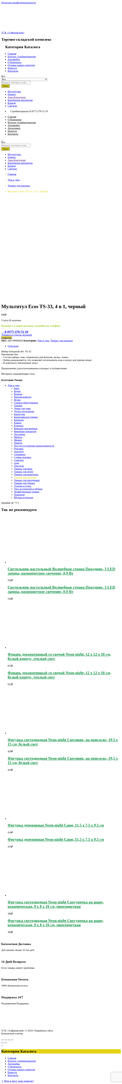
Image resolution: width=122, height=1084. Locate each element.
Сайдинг (12, 106)
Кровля (12, 103)
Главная (12, 53)
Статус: (5, 320)
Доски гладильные (24, 411)
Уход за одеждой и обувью (28, 489)
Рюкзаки (18, 448)
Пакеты (18, 443)
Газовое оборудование (26, 402)
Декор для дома (22, 408)
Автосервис (14, 128)
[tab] (64, 346)
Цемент (12, 94)
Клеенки (18, 425)
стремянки (19, 454)
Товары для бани (23, 468)
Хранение (19, 494)
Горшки (18, 405)
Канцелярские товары (26, 417)
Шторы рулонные (23, 497)
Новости (12, 68)
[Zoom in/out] (12, 1039)
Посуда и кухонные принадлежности (34, 445)
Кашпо (17, 422)
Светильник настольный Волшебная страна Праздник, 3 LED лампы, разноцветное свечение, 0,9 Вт (61, 571)
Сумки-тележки (22, 457)
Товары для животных (26, 474)
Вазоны (18, 394)
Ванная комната (22, 397)
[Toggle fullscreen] (9, 1039)
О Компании (14, 62)
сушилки (19, 460)
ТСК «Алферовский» (12, 32)
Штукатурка (14, 91)
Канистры (19, 414)
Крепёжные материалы (20, 100)
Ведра (17, 399)
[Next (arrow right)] (5, 1042)
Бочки (17, 391)
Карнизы (19, 420)
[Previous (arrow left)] (2, 1042)
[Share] (5, 1039)
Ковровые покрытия (25, 431)
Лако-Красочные (17, 97)
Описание (13, 346)
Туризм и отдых (22, 486)
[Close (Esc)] (2, 1039)
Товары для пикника (61, 340)
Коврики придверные (25, 428)
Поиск (5, 86)
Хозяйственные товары (26, 491)
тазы (16, 463)
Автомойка (14, 59)
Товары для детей (23, 471)
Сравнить (6, 337)
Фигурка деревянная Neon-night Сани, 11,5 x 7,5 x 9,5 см (56, 825)
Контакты (13, 71)
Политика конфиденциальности (18, 2)
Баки (16, 388)
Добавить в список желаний (16, 335)
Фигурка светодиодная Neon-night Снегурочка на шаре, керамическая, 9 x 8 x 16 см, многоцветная (56, 904)
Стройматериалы (19, 111)
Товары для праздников (27, 480)
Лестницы (19, 434)
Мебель (18, 437)
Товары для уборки (24, 483)
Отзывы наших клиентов (21, 65)
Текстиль (19, 466)
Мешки (18, 440)
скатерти (19, 451)
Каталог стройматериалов (22, 56)
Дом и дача (43, 340)
